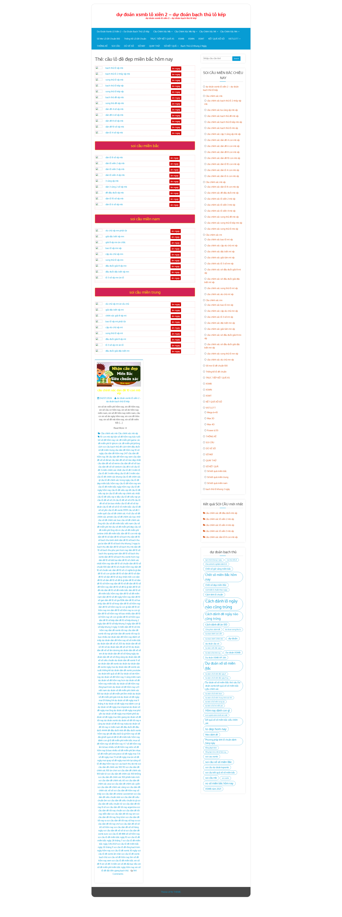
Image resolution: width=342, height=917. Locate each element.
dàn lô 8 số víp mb (114, 157)
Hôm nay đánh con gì (217, 710)
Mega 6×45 (212, 412)
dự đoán (232, 638)
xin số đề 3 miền (109, 864)
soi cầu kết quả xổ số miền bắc (220, 772)
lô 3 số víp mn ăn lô (115, 277)
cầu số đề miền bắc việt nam (119, 523)
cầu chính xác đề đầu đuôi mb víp (223, 192)
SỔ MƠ (141, 46)
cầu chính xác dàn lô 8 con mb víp (223, 186)
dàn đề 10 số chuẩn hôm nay (120, 566)
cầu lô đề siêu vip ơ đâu (109, 496)
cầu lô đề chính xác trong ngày (115, 480)
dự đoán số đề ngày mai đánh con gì (123, 703)
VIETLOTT (233, 38)
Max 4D (211, 424)
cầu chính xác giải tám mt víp (221, 257)
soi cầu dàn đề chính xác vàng (112, 787)
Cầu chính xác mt (207, 31)
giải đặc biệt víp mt (115, 309)
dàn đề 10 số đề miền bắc (116, 590)
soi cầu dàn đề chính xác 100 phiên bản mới (119, 777)
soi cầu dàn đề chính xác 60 (112, 780)
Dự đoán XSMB (233, 652)
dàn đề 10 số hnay (111, 603)
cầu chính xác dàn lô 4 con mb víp (223, 170)
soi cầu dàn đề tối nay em (123, 813)
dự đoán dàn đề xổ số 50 (119, 647)
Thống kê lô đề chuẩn (135, 38)
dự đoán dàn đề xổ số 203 (109, 643)
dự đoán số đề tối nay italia (116, 723)
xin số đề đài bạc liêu (127, 864)
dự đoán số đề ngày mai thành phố (119, 713)
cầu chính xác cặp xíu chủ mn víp (222, 311)
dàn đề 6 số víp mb (114, 115)
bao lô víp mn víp (114, 248)
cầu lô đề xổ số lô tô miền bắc (116, 506)
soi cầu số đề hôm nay (118, 857)
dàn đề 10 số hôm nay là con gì (112, 607)
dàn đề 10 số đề (121, 583)
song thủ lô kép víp (115, 91)
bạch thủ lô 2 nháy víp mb (118, 73)
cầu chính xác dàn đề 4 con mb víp (223, 140)
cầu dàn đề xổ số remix (109, 463)
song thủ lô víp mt (114, 333)
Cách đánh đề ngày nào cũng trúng (221, 616)
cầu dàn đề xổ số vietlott (110, 466)
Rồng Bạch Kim (211, 748)
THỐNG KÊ (102, 46)
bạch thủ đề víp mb (115, 97)
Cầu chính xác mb (162, 31)
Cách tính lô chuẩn (214, 594)
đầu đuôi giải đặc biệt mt (117, 350)
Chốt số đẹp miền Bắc (215, 585)
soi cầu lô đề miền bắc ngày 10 (112, 837)
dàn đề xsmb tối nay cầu (119, 630)
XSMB (181, 38)
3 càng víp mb (112, 181)
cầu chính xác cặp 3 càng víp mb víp (224, 134)
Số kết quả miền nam (217, 483)
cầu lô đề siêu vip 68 (121, 490)
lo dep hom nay (215, 729)
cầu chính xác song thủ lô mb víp (222, 228)
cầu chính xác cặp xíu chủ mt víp (222, 245)
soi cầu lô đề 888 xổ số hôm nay (124, 833)
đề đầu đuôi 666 (115, 730)
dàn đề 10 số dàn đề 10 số (124, 573)
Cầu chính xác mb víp (185, 31)
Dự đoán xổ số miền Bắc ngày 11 (215, 674)
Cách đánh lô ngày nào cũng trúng (221, 603)
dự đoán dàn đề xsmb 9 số (127, 660)
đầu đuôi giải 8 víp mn (116, 265)
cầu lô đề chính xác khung (109, 476)
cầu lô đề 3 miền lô (131, 470)
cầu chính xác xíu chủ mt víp (220, 294)
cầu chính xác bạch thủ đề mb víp (223, 116)
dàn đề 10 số (104, 536)
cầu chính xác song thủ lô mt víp (222, 288)
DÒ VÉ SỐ (129, 46)
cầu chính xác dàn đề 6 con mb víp (223, 146)
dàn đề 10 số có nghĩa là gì (124, 570)
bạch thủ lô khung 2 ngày (194, 46)
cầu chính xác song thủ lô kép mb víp (224, 222)
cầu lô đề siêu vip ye (130, 496)
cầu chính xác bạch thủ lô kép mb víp (224, 122)
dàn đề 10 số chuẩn (120, 563)
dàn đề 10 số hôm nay (130, 603)
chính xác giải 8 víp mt (116, 315)
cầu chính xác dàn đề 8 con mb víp (223, 152)
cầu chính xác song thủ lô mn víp (222, 353)
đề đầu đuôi (126, 727)
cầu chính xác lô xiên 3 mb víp (221, 204)
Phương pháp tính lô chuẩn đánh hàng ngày (220, 741)
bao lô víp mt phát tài (116, 321)
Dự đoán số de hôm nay (212, 653)
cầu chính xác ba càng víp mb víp (222, 110)
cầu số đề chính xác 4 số (118, 513)
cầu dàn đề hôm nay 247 (116, 453)
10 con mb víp (106, 436)
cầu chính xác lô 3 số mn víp (220, 263)
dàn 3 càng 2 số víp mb (116, 186)
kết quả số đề (109, 737)
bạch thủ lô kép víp (115, 85)
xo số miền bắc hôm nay (219, 783)
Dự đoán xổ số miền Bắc (220, 665)
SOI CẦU (116, 46)
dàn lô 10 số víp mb (114, 198)
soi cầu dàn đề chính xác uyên (126, 783)
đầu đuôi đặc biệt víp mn (117, 271)
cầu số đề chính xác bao (109, 520)
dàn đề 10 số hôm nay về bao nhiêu (114, 613)
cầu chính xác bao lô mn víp (220, 305)
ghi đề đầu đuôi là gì (116, 733)
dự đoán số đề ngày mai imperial (113, 707)
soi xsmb (225, 778)
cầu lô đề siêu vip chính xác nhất (124, 493)
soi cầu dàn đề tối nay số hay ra (122, 820)
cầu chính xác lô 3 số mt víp (220, 317)
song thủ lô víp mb (114, 79)
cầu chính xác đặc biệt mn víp (221, 323)
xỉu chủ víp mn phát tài (116, 230)
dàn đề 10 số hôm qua (129, 617)
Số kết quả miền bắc (217, 471)
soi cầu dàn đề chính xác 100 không (124, 773)
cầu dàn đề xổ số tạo (130, 463)
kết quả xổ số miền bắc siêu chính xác (221, 721)
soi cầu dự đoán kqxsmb (217, 767)
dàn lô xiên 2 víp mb (115, 163)
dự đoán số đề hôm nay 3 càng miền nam (121, 677)
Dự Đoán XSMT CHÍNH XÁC (214, 639)
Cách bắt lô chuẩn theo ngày (216, 590)
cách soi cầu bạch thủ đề (110, 446)
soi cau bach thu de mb (126, 763)
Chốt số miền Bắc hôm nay (221, 577)
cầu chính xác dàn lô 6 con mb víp (223, 176)
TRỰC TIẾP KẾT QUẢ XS (162, 38)
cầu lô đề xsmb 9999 (118, 510)
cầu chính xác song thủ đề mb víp (223, 216)
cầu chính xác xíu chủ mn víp (220, 359)
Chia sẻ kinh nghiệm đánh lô (216, 564)
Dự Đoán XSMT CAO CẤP (213, 634)
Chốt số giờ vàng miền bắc (218, 568)
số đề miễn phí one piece (110, 753)
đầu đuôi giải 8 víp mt (116, 339)
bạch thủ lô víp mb (114, 68)
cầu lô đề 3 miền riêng (108, 473)
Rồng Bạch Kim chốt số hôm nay (215, 752)
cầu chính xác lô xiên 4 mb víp (221, 210)
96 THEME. (175, 892)
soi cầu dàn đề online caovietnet (117, 793)
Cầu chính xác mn (228, 31)
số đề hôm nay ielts (123, 747)
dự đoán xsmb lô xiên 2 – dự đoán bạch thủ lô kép (171, 14)
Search (236, 59)
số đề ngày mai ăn (124, 757)
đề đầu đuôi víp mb (115, 192)
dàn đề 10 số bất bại (108, 560)
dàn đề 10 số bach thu (120, 536)
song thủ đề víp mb (115, 103)
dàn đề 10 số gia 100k (115, 600)
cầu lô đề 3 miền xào (130, 473)
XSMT (201, 38)
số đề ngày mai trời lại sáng (125, 760)
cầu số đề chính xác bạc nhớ (126, 516)
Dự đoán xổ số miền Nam (213, 694)
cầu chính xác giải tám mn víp (221, 329)
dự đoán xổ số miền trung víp (214, 702)
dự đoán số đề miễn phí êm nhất (116, 693)
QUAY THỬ (154, 46)
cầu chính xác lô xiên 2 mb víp (221, 198)
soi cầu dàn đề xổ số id (114, 830)
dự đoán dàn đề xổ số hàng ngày (120, 653)
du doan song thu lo (233, 629)
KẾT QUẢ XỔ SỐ (216, 38)
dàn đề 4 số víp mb (114, 109)
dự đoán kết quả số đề (109, 673)
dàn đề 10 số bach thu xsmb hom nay (121, 556)
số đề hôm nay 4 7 (117, 743)
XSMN (191, 38)
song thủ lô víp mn (114, 260)
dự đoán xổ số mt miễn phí (214, 706)
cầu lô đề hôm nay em (130, 483)
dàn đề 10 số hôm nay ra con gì (125, 610)
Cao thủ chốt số (232, 560)
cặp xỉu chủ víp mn (114, 254)
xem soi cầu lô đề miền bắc (120, 860)
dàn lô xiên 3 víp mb (115, 169)
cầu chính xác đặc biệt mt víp (221, 251)
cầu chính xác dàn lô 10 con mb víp (223, 164)
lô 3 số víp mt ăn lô (115, 345)
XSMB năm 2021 (213, 788)
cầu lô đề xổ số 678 (124, 500)
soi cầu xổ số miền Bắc (218, 762)
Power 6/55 (212, 430)
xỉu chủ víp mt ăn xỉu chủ (117, 304)
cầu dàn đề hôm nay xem (121, 456)
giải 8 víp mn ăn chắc (116, 242)
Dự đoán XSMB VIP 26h (215, 657)
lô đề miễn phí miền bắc (121, 740)
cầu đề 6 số (127, 466)
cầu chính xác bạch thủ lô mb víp (222, 128)
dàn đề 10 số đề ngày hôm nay (116, 597)
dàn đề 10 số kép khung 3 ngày (116, 623)
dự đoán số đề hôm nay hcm (111, 680)
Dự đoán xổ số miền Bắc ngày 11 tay (216, 678)
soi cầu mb (211, 777)
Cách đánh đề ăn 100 (216, 624)
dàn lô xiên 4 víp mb (115, 175)
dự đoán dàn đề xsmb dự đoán (112, 663)
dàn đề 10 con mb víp (131, 533)
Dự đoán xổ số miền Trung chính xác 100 (218, 698)
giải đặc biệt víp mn (115, 236)
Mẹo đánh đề (211, 734)
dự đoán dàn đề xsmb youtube (125, 670)
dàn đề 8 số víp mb (114, 120)
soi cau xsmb (211, 756)
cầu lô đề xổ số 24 (106, 500)
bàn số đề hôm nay (123, 436)
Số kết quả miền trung (217, 477)
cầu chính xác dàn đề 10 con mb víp (118, 391)
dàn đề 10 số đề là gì (118, 587)
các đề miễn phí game (126, 440)
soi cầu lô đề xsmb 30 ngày (124, 850)
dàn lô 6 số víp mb (114, 204)
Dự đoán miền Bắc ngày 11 (213, 648)
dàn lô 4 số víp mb (114, 132)
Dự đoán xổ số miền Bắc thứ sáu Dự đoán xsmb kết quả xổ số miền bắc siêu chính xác (222, 685)
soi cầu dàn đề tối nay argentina (121, 807)
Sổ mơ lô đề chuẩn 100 (108, 38)
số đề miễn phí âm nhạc (129, 750)
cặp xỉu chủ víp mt (114, 327)
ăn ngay (176, 345)
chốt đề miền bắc (112, 533)
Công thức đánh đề (212, 629)
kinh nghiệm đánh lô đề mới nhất (216, 715)
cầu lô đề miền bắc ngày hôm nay (114, 486)
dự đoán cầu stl (212, 643)
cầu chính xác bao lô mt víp (220, 239)
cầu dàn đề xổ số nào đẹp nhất (126, 460)
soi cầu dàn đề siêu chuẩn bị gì (122, 800)
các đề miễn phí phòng (129, 443)
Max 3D (210, 418)
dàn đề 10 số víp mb (115, 126)
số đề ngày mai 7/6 (131, 753)
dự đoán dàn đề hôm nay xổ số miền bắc (121, 640)
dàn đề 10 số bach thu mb (122, 546)
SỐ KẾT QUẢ (170, 46)
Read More (119, 428)
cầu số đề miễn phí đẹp (123, 526)
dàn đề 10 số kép (107, 620)
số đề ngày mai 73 (107, 757)
